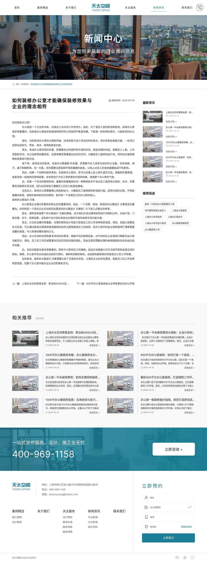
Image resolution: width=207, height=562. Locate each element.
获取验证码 (186, 526)
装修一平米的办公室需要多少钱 (159, 204)
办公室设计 (23, 199)
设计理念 (67, 517)
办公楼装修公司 (152, 229)
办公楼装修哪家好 (180, 223)
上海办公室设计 (175, 216)
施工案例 (17, 517)
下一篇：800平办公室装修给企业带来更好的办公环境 (106, 283)
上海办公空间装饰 (153, 216)
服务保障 (67, 531)
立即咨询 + (174, 449)
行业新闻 (93, 517)
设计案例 (17, 522)
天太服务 (130, 7)
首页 (17, 7)
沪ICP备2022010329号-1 (24, 557)
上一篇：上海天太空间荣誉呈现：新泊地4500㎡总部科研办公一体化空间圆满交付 (41, 283)
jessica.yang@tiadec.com (63, 494)
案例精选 (42, 7)
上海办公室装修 (179, 210)
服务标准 (67, 522)
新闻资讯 (158, 7)
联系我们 (187, 7)
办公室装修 (63, 163)
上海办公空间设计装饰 (155, 223)
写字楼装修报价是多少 (155, 210)
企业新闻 (93, 522)
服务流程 (67, 526)
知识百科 (93, 526)
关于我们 (71, 7)
